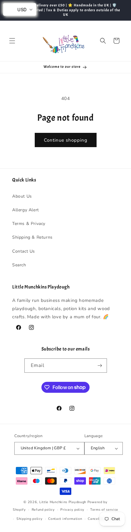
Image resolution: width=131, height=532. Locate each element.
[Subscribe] (100, 365)
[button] (12, 40)
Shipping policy (29, 518)
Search (19, 265)
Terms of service (104, 509)
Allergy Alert (25, 210)
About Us (22, 196)
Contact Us (23, 251)
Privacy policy (72, 509)
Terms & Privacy (28, 223)
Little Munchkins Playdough (62, 502)
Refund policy (43, 509)
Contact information (65, 518)
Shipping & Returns (32, 237)
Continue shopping (65, 140)
